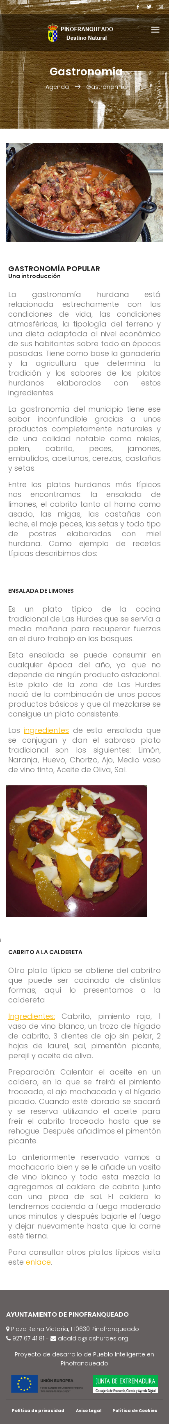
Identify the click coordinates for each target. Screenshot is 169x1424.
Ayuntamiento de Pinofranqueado (67, 1314)
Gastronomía (106, 87)
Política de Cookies (134, 1411)
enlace (38, 1262)
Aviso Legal (88, 1411)
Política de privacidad (38, 1411)
